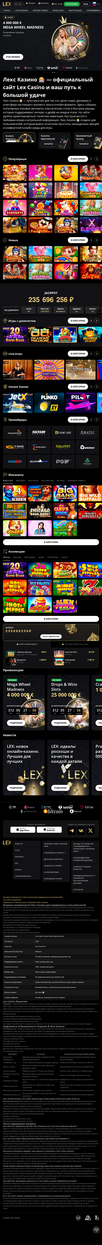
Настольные (75, 10)
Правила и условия (52, 866)
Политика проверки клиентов (82, 868)
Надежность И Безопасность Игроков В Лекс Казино (25, 902)
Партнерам (78, 890)
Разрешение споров (53, 879)
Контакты (19, 857)
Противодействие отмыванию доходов (83, 859)
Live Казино (21, 10)
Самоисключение (23, 876)
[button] (45, 72)
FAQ (16, 863)
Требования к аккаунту (54, 853)
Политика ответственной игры (55, 845)
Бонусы (18, 870)
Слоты (6, 10)
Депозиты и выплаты (53, 859)
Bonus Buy (58, 10)
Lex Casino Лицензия (12, 900)
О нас (17, 850)
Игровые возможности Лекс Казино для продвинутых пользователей (32, 897)
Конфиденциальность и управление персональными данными (84, 879)
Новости (19, 844)
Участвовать (13, 57)
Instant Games (40, 10)
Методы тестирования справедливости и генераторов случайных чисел (84, 847)
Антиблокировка (51, 872)
